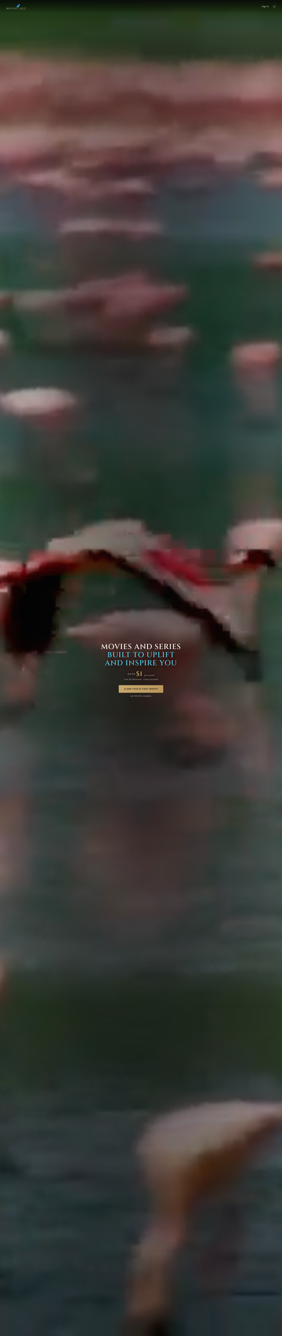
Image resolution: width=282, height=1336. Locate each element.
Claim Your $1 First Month (141, 689)
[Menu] (274, 6)
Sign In (265, 6)
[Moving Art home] (16, 6)
